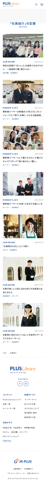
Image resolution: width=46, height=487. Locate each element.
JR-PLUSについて (31, 408)
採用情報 (27, 469)
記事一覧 (6, 404)
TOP (4, 353)
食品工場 (8, 428)
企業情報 (16, 469)
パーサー (24, 432)
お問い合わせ (32, 473)
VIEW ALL (7, 441)
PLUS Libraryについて (12, 400)
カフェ (6, 432)
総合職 (15, 432)
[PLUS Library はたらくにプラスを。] (11, 3)
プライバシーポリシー (15, 473)
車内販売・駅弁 (30, 413)
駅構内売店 (30, 428)
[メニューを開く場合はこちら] (41, 4)
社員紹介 (18, 428)
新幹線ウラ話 (30, 417)
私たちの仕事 (30, 404)
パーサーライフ (30, 400)
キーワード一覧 (9, 408)
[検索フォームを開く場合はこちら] (36, 4)
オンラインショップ (11, 436)
